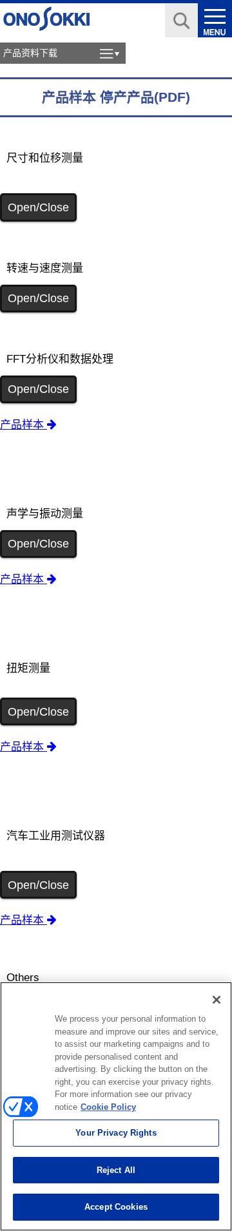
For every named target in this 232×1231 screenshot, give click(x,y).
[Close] (216, 1000)
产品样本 (23, 425)
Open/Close (38, 207)
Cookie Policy (108, 1107)
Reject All (116, 1170)
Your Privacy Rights (115, 1133)
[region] (116, 1106)
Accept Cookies (116, 1207)
